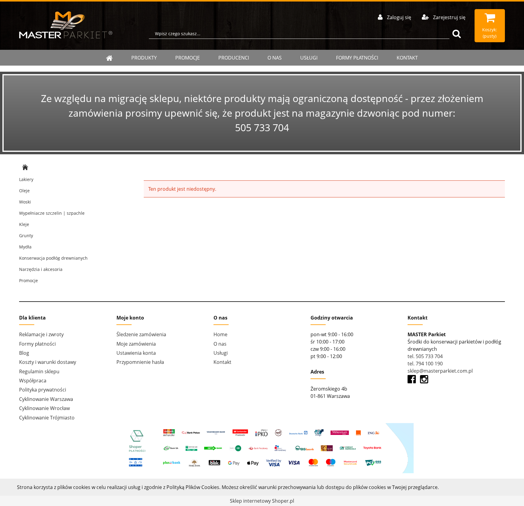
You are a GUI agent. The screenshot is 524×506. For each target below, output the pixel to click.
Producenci (233, 57)
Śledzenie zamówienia (141, 334)
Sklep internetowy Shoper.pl (262, 500)
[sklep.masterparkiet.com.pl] (66, 25)
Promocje (187, 57)
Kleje (24, 224)
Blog (24, 353)
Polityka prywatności (42, 389)
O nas (274, 57)
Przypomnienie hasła (140, 362)
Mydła (25, 247)
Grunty (26, 235)
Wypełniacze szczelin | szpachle (52, 213)
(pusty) (489, 33)
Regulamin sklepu (39, 371)
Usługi (308, 57)
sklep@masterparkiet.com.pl (440, 371)
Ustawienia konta (136, 353)
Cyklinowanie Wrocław (44, 408)
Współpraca (32, 380)
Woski (25, 202)
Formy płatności (357, 57)
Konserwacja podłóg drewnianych (53, 258)
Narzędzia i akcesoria (40, 269)
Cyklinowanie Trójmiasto (47, 417)
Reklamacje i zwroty (41, 334)
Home (220, 334)
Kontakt (407, 57)
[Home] (109, 58)
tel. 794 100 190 (425, 363)
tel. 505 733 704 (425, 356)
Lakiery (26, 179)
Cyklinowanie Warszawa (46, 399)
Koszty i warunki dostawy (47, 362)
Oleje (24, 190)
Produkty (144, 57)
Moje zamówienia (136, 343)
